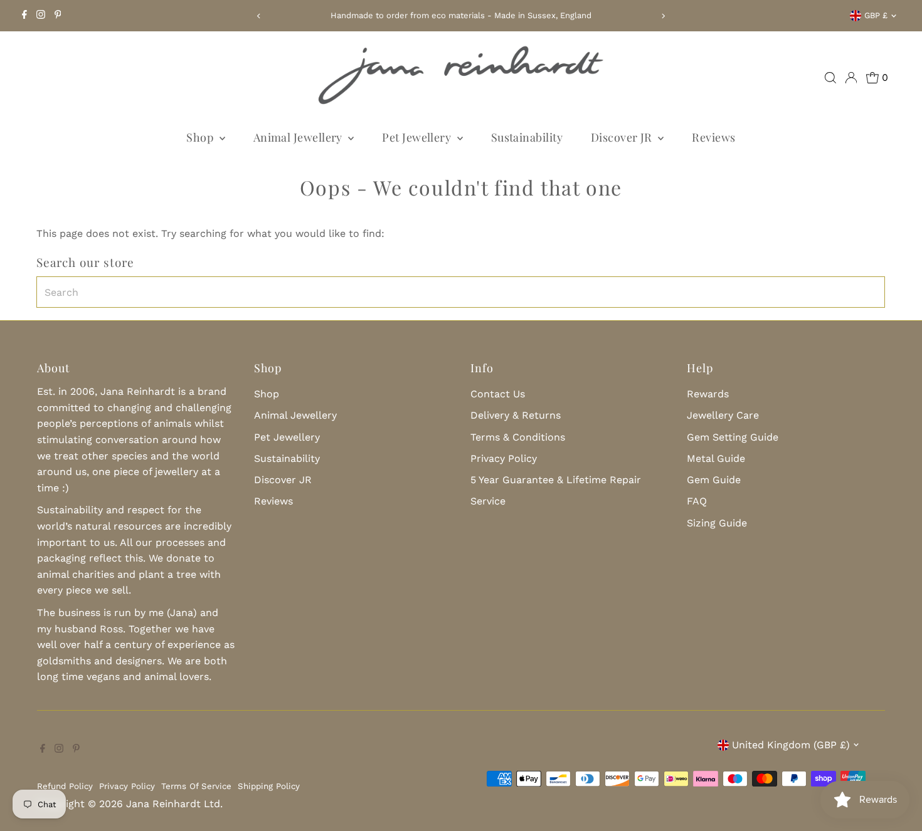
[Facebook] (24, 16)
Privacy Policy (503, 458)
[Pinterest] (58, 16)
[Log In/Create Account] (851, 77)
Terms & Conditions (517, 437)
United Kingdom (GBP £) (791, 745)
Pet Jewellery (417, 137)
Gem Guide (714, 480)
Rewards (708, 394)
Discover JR (623, 137)
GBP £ (876, 15)
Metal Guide (716, 458)
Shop (201, 137)
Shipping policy (269, 786)
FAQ (697, 501)
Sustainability (527, 137)
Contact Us (497, 394)
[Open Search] (830, 77)
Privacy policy (127, 786)
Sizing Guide (717, 523)
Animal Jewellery (299, 137)
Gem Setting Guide (732, 437)
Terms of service (196, 786)
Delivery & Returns (515, 415)
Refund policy (65, 786)
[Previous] (259, 16)
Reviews (713, 137)
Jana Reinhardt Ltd (173, 804)
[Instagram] (40, 16)
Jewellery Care (723, 415)
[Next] (663, 16)
